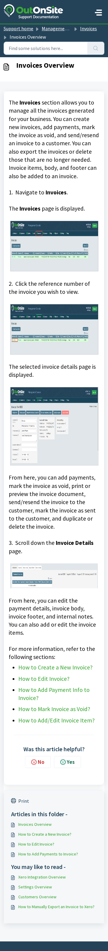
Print (23, 801)
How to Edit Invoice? (44, 678)
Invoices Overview (35, 824)
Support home (18, 28)
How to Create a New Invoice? (55, 667)
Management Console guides (71, 28)
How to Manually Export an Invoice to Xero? (56, 906)
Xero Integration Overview (42, 877)
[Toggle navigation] (98, 12)
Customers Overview (37, 896)
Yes (71, 761)
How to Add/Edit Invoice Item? (56, 720)
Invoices (88, 28)
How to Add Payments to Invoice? (48, 854)
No (41, 761)
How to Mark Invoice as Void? (55, 709)
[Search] (95, 48)
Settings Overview (35, 887)
